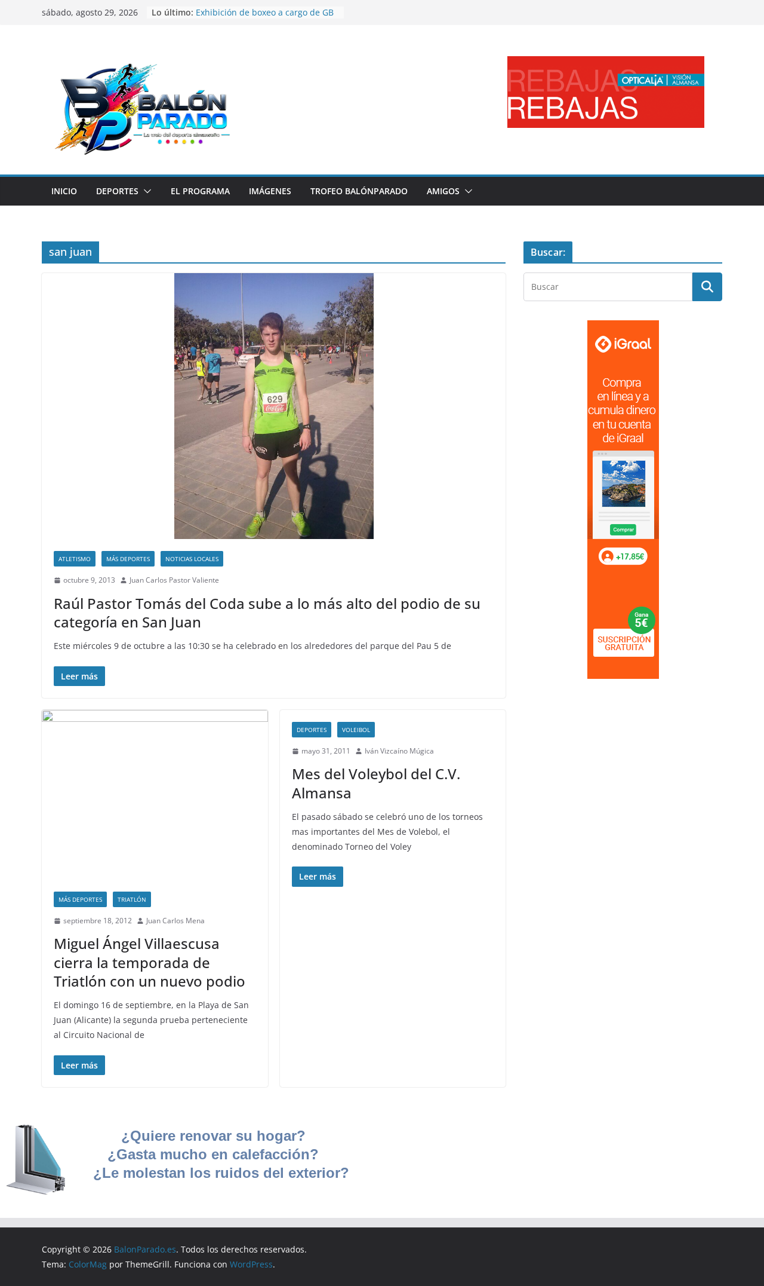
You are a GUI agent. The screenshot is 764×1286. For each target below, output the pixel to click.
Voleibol (356, 729)
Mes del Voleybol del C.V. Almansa (376, 783)
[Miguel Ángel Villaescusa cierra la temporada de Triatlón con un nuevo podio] (155, 795)
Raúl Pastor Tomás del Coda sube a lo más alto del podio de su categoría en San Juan (267, 612)
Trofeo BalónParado (359, 191)
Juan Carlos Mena (175, 920)
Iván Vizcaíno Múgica (399, 751)
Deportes (117, 191)
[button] (145, 191)
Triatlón (132, 899)
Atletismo (74, 559)
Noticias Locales (191, 559)
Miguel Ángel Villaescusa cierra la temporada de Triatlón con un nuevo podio (149, 961)
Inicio (64, 191)
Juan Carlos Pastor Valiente (174, 580)
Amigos (443, 191)
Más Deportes (128, 559)
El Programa (200, 191)
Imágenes (270, 191)
